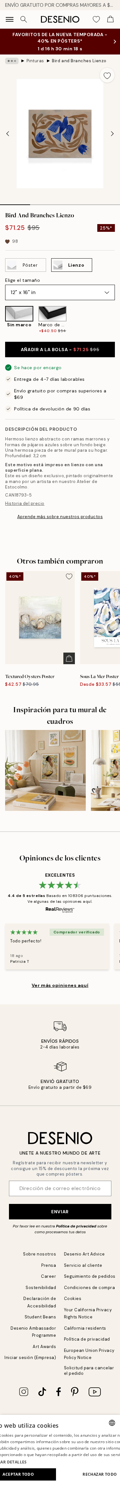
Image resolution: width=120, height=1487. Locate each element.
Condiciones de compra (89, 1287)
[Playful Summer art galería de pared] (45, 770)
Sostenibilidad (41, 1287)
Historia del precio (24, 503)
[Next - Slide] (112, 134)
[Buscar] (24, 19)
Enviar (59, 1212)
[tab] (15, 202)
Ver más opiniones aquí (60, 985)
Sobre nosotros (39, 1254)
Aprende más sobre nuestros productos (60, 516)
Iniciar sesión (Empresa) (30, 1357)
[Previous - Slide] (8, 134)
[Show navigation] (10, 19)
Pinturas (35, 61)
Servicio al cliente (83, 1265)
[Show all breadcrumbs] (12, 61)
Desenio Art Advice (84, 1254)
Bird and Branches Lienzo (79, 61)
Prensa (48, 1265)
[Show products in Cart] (110, 19)
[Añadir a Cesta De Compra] (69, 658)
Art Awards (44, 1346)
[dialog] (60, 1451)
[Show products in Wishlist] (96, 19)
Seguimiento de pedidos (90, 1276)
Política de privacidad (76, 1226)
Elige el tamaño (22, 280)
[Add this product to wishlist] (107, 75)
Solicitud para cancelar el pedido (89, 1370)
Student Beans (40, 1317)
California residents (85, 1328)
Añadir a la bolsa (60, 349)
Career (48, 1276)
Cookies (73, 1298)
